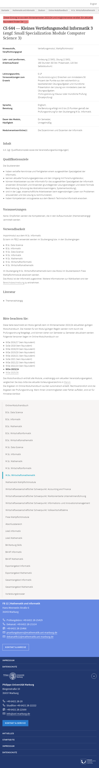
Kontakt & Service (15, 723)
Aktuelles (8, 733)
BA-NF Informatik (13, 552)
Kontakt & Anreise (15, 647)
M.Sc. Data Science (14, 447)
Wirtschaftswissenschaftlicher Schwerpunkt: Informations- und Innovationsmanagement (48, 503)
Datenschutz (9, 666)
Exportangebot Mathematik (18, 573)
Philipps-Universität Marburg (13, 676)
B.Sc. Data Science (14, 412)
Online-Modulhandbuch (58, 10)
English (93, 4)
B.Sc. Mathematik (13, 426)
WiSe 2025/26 (12, 372)
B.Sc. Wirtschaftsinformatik (18, 433)
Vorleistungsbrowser (15, 594)
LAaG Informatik (13, 531)
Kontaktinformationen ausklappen (94, 676)
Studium (41, 10)
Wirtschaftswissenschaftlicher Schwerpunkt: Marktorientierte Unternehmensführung (46, 496)
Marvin (67, 382)
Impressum (8, 660)
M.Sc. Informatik (13, 454)
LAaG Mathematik (13, 538)
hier (25, 21)
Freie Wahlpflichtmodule (17, 517)
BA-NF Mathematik (14, 559)
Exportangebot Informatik (17, 566)
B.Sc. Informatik (12, 419)
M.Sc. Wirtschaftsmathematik (83, 10)
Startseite (5, 10)
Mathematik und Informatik (24, 10)
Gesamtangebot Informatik (18, 580)
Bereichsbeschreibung (13, 282)
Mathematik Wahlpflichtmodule (21, 482)
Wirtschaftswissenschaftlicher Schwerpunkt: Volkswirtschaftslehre (37, 510)
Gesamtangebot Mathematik (19, 587)
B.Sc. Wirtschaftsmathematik (19, 440)
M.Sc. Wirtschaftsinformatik (18, 468)
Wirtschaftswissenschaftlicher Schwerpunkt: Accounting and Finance (38, 489)
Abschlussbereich (14, 524)
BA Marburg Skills (13, 545)
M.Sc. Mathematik (13, 461)
